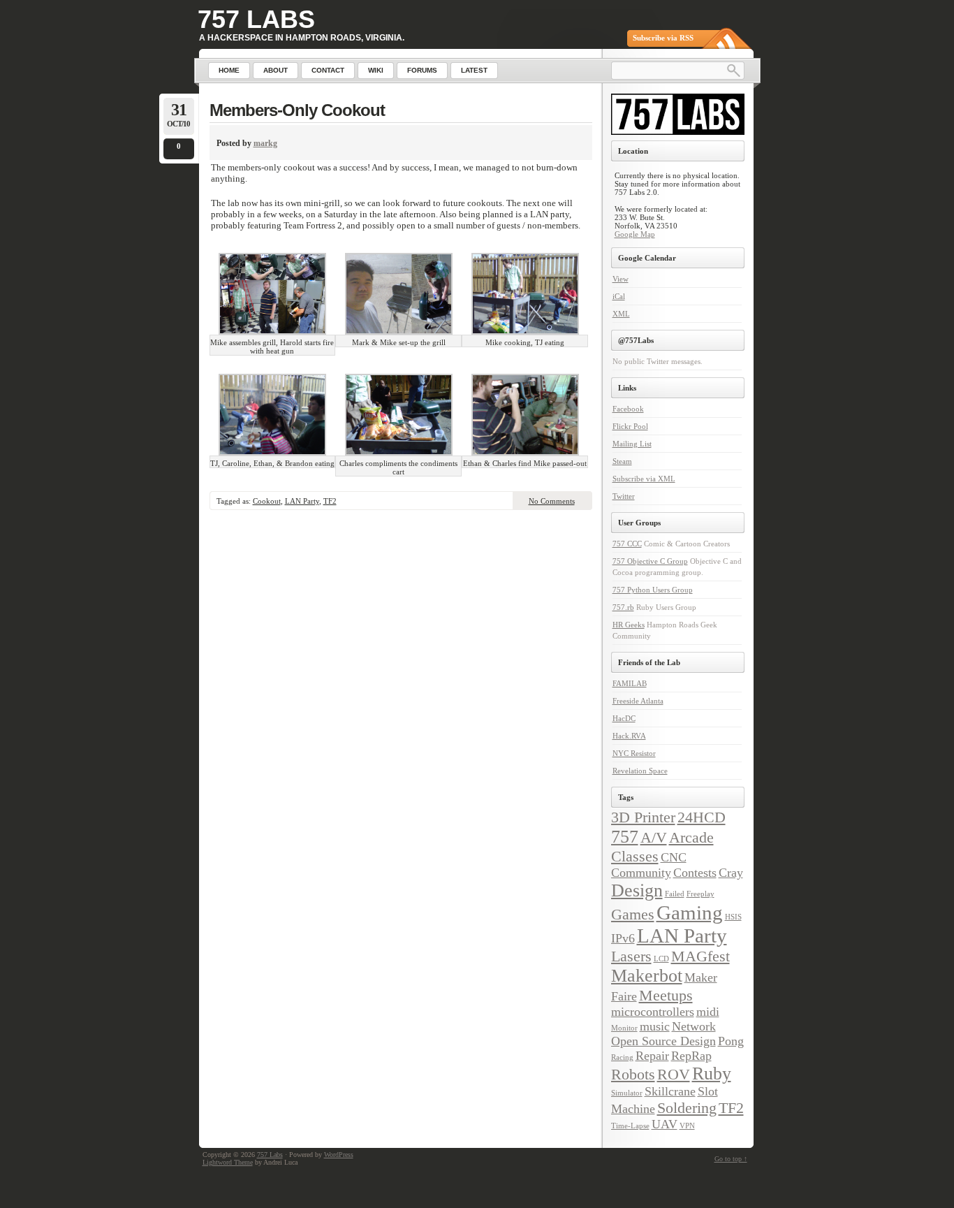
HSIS (733, 917)
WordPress (338, 1154)
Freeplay (700, 894)
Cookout (267, 501)
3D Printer (643, 817)
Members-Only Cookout (297, 110)
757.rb (623, 607)
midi (707, 1012)
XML (621, 314)
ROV (673, 1074)
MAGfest (700, 956)
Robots (633, 1074)
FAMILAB (629, 683)
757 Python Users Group (652, 589)
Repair (652, 1056)
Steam (622, 461)
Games (632, 914)
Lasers (631, 956)
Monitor (624, 1028)
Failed (674, 894)
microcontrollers (652, 1012)
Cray (731, 873)
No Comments (552, 501)
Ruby (711, 1073)
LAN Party (302, 501)
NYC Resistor (634, 753)
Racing (622, 1057)
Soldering (687, 1107)
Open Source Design (663, 1041)
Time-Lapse (630, 1126)
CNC (674, 857)
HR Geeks (628, 624)
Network (694, 1026)
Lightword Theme (228, 1162)
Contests (695, 873)
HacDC (624, 718)
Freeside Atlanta (637, 701)
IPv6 (623, 938)
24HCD (701, 817)
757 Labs (256, 19)
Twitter (623, 496)
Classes (635, 856)
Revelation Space (640, 770)
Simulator (627, 1093)
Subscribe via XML (643, 478)
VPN (687, 1126)
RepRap (691, 1056)
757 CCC (627, 543)
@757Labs (636, 340)
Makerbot (646, 976)
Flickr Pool (630, 426)
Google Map (635, 234)
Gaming (689, 912)
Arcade (691, 837)
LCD (661, 959)
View (620, 279)
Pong (731, 1041)
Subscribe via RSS (663, 38)
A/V (653, 837)
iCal (618, 296)
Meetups (666, 995)
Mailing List (632, 443)
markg (265, 143)
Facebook (628, 409)
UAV (664, 1124)
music (655, 1026)
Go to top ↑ (730, 1159)
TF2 (330, 501)
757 (624, 837)
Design (637, 890)
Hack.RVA (629, 736)
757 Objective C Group (650, 561)
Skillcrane (670, 1091)
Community (641, 873)
